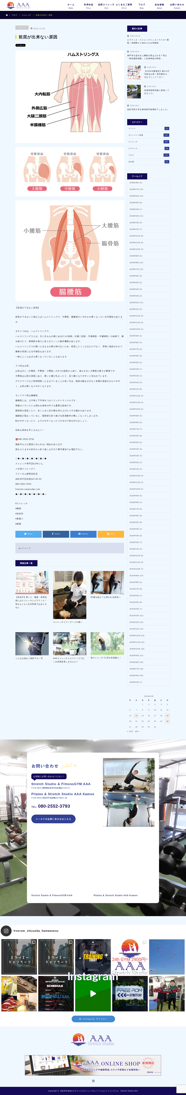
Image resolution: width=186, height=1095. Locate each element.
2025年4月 (134, 289)
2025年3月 (134, 296)
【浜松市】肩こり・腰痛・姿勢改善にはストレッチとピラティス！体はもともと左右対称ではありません (31, 602)
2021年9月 (134, 576)
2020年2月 (134, 682)
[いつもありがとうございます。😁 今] (19, 993)
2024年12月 (135, 316)
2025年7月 (134, 269)
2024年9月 (134, 336)
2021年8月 (134, 582)
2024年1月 (134, 389)
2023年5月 (134, 442)
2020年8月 (134, 662)
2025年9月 (134, 256)
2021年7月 (134, 589)
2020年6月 (134, 675)
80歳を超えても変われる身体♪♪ (106, 597)
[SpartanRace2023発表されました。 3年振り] (56, 993)
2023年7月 (134, 429)
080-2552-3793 (50, 805)
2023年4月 (134, 449)
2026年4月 (134, 209)
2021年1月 (134, 629)
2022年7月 (134, 509)
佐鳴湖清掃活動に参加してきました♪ (156, 91)
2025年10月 (135, 249)
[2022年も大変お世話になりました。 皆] (130, 993)
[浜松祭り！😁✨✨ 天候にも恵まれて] (167, 957)
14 (136, 715)
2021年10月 (135, 569)
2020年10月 (135, 649)
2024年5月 (134, 362)
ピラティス (148, 148)
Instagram (93, 1080)
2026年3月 (134, 216)
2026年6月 (134, 196)
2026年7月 (134, 189)
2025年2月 (134, 303)
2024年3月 (134, 376)
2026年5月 (134, 203)
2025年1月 (134, 309)
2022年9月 (134, 496)
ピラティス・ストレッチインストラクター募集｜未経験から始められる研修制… (148, 41)
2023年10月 (135, 409)
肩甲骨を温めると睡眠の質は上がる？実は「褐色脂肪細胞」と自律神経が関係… (147, 57)
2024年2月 (134, 382)
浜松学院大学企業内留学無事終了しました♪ (147, 109)
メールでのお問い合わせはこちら (53, 819)
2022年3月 (134, 536)
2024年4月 (134, 369)
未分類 (148, 162)
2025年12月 (135, 236)
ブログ (14, 15)
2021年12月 (135, 556)
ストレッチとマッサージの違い (68, 622)
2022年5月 (134, 522)
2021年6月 (134, 596)
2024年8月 (134, 342)
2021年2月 (134, 622)
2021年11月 (135, 562)
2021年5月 (134, 602)
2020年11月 (135, 642)
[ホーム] (7, 12)
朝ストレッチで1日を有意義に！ (106, 658)
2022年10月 (135, 489)
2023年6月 (134, 436)
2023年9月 (134, 416)
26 (168, 721)
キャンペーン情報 (148, 135)
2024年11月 (135, 322)
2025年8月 (134, 263)
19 (168, 715)
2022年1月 (134, 549)
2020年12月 (135, 636)
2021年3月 (134, 616)
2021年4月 (134, 609)
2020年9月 (134, 656)
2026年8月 (134, 183)
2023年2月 (134, 462)
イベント (148, 128)
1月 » (137, 731)
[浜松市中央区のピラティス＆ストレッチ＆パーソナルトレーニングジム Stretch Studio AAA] (93, 1039)
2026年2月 (134, 223)
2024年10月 (135, 329)
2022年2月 (134, 542)
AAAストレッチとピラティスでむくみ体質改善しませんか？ (69, 660)
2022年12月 (135, 476)
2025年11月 (135, 243)
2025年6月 (134, 276)
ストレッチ (22, 28)
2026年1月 (134, 229)
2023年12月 (135, 396)
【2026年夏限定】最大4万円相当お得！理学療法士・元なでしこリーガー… (157, 74)
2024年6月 (134, 356)
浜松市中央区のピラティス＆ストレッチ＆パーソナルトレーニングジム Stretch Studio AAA (99, 1091)
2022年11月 (135, 482)
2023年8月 (134, 422)
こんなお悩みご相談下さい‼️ (29, 658)
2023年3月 (134, 456)
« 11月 (130, 731)
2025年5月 (134, 283)
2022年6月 (134, 516)
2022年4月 (134, 529)
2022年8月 (134, 502)
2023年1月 (134, 469)
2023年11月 (135, 402)
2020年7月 (134, 669)
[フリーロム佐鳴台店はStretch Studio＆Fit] (19, 957)
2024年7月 (134, 349)
